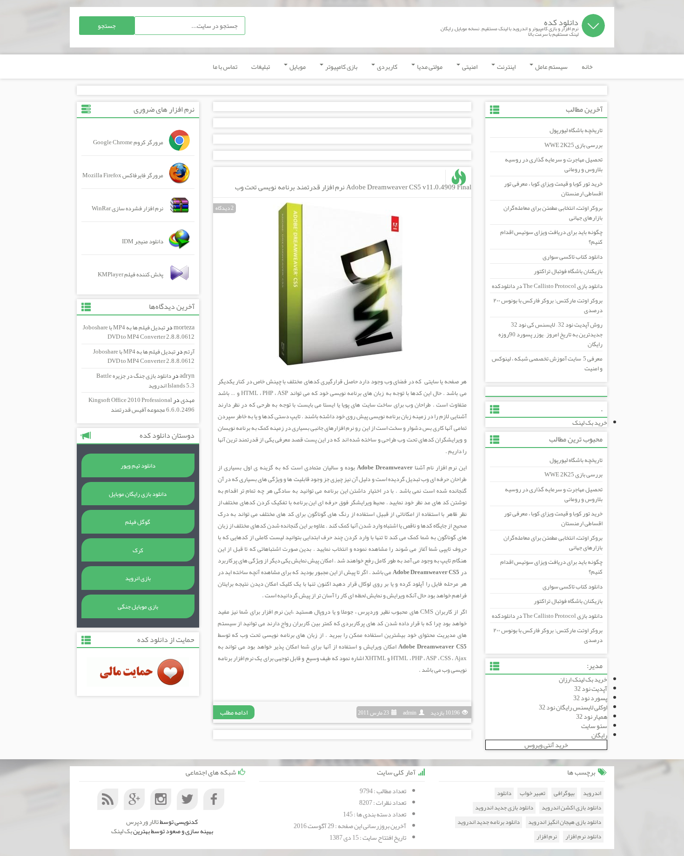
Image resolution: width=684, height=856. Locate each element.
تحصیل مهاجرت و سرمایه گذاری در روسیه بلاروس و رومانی (554, 164)
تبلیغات (260, 66)
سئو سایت (594, 725)
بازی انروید (138, 578)
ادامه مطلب (234, 712)
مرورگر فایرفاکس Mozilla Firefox (122, 175)
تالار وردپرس (142, 821)
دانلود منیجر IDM (142, 241)
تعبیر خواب (532, 793)
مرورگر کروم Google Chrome (128, 142)
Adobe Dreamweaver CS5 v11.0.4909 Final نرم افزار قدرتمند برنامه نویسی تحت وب (353, 187)
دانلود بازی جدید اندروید (504, 808)
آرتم (189, 352)
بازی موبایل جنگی (138, 607)
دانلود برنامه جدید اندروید (488, 822)
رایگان (599, 735)
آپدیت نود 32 (590, 688)
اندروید (592, 793)
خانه (587, 66)
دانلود (504, 793)
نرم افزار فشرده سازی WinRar (127, 208)
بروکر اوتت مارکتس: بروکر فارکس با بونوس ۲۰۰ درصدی (548, 305)
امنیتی (469, 66)
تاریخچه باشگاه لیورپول (576, 130)
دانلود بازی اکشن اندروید (571, 808)
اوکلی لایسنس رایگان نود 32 (573, 707)
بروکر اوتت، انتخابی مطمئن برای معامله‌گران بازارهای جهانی (553, 213)
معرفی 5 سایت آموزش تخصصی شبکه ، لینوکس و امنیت (547, 363)
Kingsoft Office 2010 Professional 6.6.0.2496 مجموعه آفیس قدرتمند (141, 405)
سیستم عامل (551, 66)
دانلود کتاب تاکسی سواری (573, 257)
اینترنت (506, 66)
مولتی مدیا (429, 66)
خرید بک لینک (589, 422)
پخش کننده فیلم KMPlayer (130, 274)
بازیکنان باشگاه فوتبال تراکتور (568, 271)
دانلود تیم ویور (138, 466)
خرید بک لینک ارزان (583, 679)
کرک (138, 550)
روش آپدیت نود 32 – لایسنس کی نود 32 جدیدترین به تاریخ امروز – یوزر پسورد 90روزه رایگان (550, 334)
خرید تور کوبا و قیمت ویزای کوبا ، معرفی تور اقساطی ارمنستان (553, 189)
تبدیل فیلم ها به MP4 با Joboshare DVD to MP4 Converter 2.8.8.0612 (138, 332)
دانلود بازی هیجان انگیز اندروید (564, 822)
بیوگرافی (564, 793)
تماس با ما (225, 66)
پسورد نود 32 (590, 697)
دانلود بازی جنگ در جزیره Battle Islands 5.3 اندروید (145, 381)
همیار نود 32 (591, 716)
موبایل (297, 66)
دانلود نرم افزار (583, 837)
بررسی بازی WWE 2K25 (573, 145)
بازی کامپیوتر (340, 66)
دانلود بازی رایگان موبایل (138, 494)
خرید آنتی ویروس (546, 744)
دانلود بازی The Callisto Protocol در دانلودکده (547, 286)
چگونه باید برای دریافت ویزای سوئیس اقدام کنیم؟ (551, 237)
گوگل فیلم (137, 522)
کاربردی (386, 66)
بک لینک (121, 830)
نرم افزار (546, 837)
